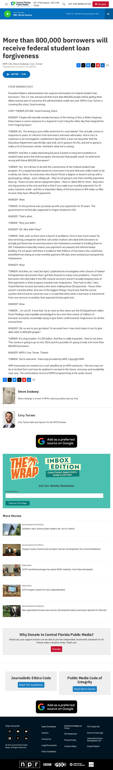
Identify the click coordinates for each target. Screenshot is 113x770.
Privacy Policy (70, 740)
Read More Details (84, 689)
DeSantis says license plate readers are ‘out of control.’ (48, 528)
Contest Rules (70, 746)
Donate (102, 4)
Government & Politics (33, 524)
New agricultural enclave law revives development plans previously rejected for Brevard (64, 610)
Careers (45, 733)
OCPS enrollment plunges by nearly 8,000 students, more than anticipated (57, 569)
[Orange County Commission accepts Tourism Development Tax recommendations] (12, 550)
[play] (7, 14)
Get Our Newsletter (79, 4)
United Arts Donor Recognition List (95, 739)
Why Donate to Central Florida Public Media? (56, 634)
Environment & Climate (33, 606)
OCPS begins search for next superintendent (43, 589)
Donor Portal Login (95, 733)
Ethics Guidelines (49, 752)
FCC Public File (93, 727)
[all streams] (109, 13)
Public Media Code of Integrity (84, 679)
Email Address (13, 491)
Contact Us (46, 739)
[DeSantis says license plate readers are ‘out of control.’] (12, 530)
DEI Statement (70, 734)
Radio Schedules (49, 727)
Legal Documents (49, 745)
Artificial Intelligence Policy (73, 727)
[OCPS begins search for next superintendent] (12, 591)
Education (27, 565)
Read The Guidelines (31, 684)
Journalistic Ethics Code (31, 677)
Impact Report (93, 746)
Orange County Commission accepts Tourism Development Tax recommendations (61, 549)
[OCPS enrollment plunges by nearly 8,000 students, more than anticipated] (12, 570)
